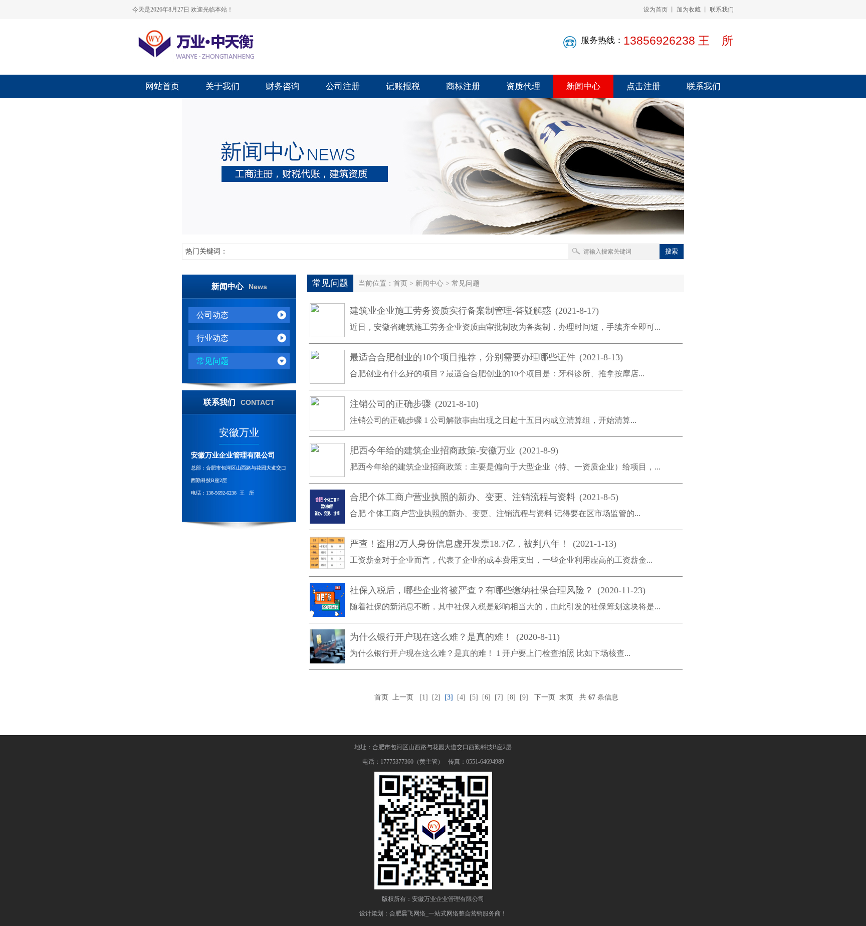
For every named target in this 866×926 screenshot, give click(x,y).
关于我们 (222, 86)
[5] (474, 697)
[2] (436, 697)
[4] (461, 697)
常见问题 (212, 361)
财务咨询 (283, 86)
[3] (449, 697)
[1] (423, 697)
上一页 (402, 697)
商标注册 (463, 86)
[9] (524, 697)
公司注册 (343, 86)
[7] (499, 697)
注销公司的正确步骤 (414, 404)
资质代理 (523, 86)
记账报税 (403, 86)
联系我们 (722, 9)
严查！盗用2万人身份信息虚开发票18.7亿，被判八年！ (483, 544)
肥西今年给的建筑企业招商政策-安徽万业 (454, 450)
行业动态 (212, 338)
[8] (511, 697)
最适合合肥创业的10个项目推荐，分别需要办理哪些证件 (486, 357)
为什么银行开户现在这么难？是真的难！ (455, 637)
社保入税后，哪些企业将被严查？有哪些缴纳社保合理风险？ (497, 590)
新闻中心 (583, 86)
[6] (486, 697)
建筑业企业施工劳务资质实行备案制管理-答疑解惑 (474, 311)
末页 (566, 697)
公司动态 (212, 315)
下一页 (544, 697)
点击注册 (643, 86)
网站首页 (162, 86)
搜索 (671, 251)
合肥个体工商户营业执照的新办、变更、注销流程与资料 (484, 497)
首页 (400, 283)
